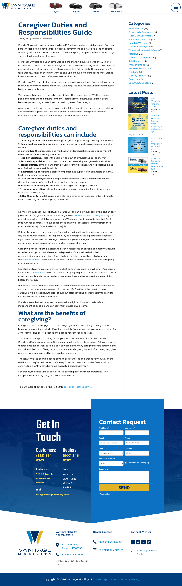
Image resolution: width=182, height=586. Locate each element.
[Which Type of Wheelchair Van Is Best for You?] (138, 152)
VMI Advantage (136, 65)
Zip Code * (129, 448)
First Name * (104, 428)
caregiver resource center (77, 387)
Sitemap (101, 579)
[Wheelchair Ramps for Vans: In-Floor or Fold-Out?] (138, 172)
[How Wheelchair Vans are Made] (138, 112)
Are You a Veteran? (107, 459)
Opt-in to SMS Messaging (138, 463)
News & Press (135, 28)
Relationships (135, 61)
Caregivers (134, 79)
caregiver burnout (30, 259)
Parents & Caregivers (41, 39)
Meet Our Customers (139, 36)
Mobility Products (138, 75)
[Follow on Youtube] (138, 542)
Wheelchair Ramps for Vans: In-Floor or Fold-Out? (157, 163)
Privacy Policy (130, 579)
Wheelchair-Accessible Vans (143, 50)
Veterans (133, 54)
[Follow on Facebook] (133, 542)
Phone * (128, 438)
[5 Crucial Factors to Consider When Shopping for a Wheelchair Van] (138, 129)
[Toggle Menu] (176, 7)
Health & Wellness (138, 43)
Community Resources (140, 32)
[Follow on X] (143, 542)
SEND (124, 487)
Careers (114, 579)
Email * (102, 438)
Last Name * (130, 428)
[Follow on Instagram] (149, 542)
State (101, 448)
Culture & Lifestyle (138, 46)
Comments (103, 469)
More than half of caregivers (90, 215)
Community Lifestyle (139, 83)
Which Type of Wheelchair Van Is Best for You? (156, 143)
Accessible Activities (139, 39)
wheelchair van (38, 272)
